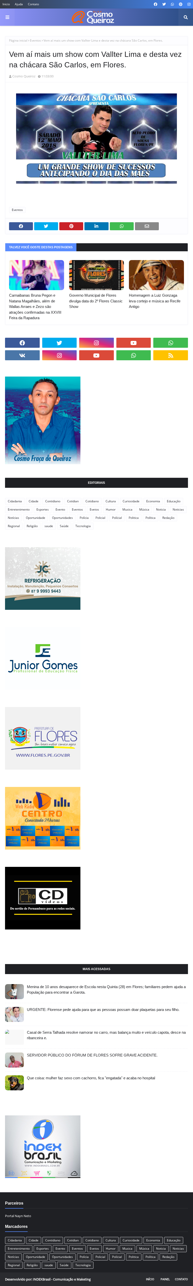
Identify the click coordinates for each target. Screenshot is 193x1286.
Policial (100, 518)
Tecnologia (83, 526)
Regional (14, 526)
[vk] (22, 355)
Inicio (6, 4)
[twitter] (164, 4)
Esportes (42, 509)
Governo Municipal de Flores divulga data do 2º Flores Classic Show (96, 301)
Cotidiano (92, 501)
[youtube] (133, 343)
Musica (127, 509)
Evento (60, 509)
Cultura (111, 501)
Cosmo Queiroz (23, 76)
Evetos (94, 509)
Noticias (178, 509)
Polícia (84, 518)
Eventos (35, 40)
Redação (168, 518)
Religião (32, 526)
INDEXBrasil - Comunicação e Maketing (62, 1279)
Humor (111, 509)
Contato (33, 4)
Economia (153, 501)
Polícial (117, 518)
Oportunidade (35, 518)
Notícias (13, 518)
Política (151, 518)
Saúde (64, 526)
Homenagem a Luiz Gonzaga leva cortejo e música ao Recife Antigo (154, 301)
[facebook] (156, 4)
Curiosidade (131, 501)
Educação (173, 501)
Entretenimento (19, 509)
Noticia (161, 509)
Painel (165, 1279)
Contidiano (52, 501)
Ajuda (19, 4)
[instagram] (188, 4)
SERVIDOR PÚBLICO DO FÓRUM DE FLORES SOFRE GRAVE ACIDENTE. (92, 1055)
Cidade (33, 501)
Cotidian (73, 501)
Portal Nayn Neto (18, 1216)
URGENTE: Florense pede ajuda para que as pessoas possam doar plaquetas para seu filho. (103, 1009)
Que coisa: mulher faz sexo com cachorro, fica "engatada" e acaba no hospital (91, 1078)
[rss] (170, 355)
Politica (134, 518)
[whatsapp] (172, 4)
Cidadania (15, 501)
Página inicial (18, 40)
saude (48, 526)
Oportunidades (62, 518)
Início (150, 1279)
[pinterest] (181, 4)
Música (144, 509)
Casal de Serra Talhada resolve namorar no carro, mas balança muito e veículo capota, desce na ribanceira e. (106, 1035)
